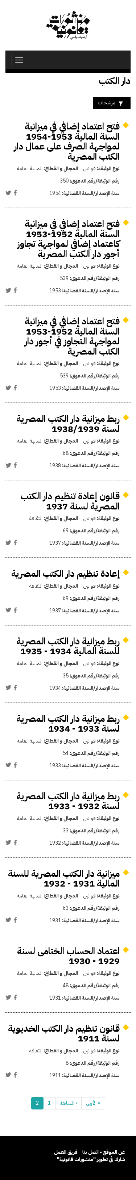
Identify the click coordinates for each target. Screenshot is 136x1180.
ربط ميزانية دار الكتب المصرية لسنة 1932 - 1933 (68, 801)
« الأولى (93, 1103)
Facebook (15, 193)
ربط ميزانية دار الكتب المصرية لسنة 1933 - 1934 (68, 724)
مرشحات (106, 103)
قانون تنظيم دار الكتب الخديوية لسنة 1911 (64, 1033)
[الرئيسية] (68, 25)
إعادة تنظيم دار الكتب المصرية (65, 573)
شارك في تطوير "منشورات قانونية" (91, 1159)
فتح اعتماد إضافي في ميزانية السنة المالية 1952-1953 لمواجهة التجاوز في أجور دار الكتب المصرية (72, 336)
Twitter (8, 193)
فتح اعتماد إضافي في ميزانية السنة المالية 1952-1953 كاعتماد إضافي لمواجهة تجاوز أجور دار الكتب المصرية (68, 239)
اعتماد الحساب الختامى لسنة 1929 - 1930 (68, 956)
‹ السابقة (68, 1103)
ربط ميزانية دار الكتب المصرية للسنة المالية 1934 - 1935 (68, 646)
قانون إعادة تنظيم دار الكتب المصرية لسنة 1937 (70, 501)
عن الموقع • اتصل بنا (103, 1152)
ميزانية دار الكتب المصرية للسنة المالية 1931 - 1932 (64, 879)
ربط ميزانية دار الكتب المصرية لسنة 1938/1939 (68, 424)
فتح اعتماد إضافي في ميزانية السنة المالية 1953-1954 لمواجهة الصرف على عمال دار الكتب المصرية (67, 141)
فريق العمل (66, 1152)
